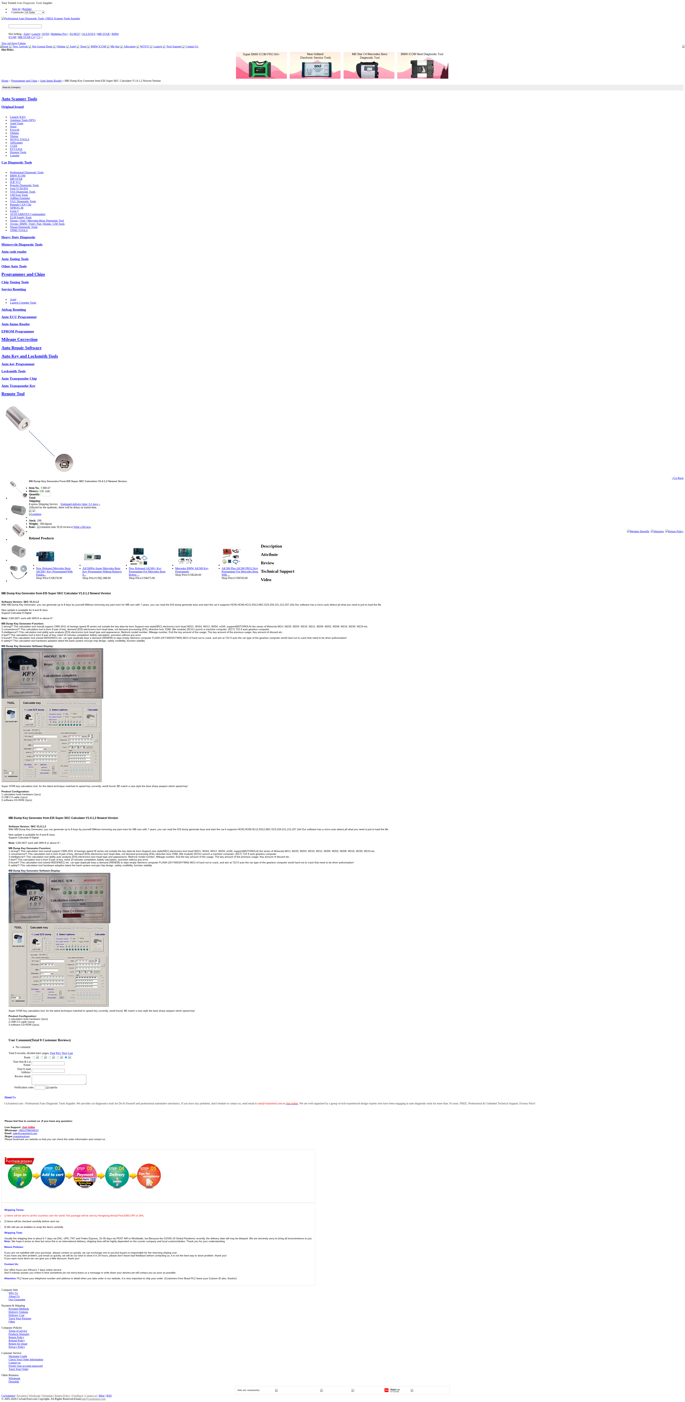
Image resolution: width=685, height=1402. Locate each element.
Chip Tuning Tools (15, 282)
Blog (102, 1395)
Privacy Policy (17, 1346)
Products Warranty (19, 1334)
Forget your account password (26, 1365)
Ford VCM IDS (19, 188)
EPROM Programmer (17, 331)
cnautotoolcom (21, 1136)
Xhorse (14, 136)
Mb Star (115, 46)
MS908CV (65, 49)
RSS (109, 1395)
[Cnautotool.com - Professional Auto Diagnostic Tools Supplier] (40, 18)
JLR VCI (15, 182)
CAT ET (53, 49)
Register (27, 9)
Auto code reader (14, 252)
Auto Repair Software (21, 347)
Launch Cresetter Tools (23, 302)
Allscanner (130, 46)
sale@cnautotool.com (93, 1398)
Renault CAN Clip (20, 204)
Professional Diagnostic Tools (27, 172)
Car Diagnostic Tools (16, 162)
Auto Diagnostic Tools (29, 2)
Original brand (12, 107)
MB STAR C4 (26, 37)
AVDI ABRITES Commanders (27, 214)
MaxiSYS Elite (38, 49)
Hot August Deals (42, 46)
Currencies (17, 12)
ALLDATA (88, 34)
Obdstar (61, 46)
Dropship (14, 1381)
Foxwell (14, 129)
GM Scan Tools (19, 194)
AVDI (45, 34)
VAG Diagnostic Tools (23, 201)
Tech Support (173, 46)
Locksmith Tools (13, 371)
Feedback (77, 1395)
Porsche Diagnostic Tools (24, 185)
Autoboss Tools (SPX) (22, 120)
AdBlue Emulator (20, 198)
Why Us (13, 1293)
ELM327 (75, 34)
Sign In (16, 9)
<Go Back (678, 478)
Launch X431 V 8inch (122, 49)
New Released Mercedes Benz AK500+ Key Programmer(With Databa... (54, 571)
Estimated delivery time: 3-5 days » (80, 504)
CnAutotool (8, 1395)
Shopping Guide (18, 1356)
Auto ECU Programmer (19, 317)
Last (70, 1053)
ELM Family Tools (21, 217)
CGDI (13, 145)
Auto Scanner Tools (19, 99)
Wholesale (14, 1378)
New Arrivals (20, 46)
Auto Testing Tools (15, 259)
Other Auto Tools (14, 266)
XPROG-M (16, 207)
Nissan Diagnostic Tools (23, 227)
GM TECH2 (172, 49)
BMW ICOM (98, 46)
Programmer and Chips (24, 80)
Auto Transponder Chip (19, 378)
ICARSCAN (22, 49)
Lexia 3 (14, 210)
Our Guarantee (17, 1299)
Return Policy (676, 531)
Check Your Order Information (26, 1359)
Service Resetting (13, 289)
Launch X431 (18, 116)
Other (12, 1321)
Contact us (15, 1362)
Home (4, 46)
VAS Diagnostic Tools (22, 191)
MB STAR (103, 34)
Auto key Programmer (18, 364)
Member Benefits (639, 531)
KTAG (148, 49)
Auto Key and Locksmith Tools (29, 356)
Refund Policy (17, 1340)
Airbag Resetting (13, 310)
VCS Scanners (100, 49)
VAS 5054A (195, 49)
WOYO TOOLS (19, 139)
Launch (36, 34)
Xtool (83, 46)
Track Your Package (20, 1318)
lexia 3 (183, 49)
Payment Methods (19, 1308)
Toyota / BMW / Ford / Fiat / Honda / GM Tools (37, 223)
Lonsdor (14, 155)
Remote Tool (13, 393)
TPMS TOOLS (19, 230)
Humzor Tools (18, 152)
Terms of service (18, 1330)
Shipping (659, 531)
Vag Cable (208, 49)
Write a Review (82, 526)
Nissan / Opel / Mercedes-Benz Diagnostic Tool (37, 220)
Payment (22, 1395)
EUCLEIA (16, 149)
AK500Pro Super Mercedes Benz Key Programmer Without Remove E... (102, 571)
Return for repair (18, 1343)
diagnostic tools (423, 1103)
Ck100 (139, 49)
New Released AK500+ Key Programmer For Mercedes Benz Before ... (147, 571)
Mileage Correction (19, 339)
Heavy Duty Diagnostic (18, 237)
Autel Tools (16, 123)
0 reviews (66, 526)
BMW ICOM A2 (81, 49)
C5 (38, 37)
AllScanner (16, 142)
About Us (14, 1296)
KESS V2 (158, 49)
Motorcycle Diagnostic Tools (21, 244)
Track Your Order (18, 1369)
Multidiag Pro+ (59, 34)
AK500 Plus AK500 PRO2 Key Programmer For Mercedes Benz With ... (240, 571)
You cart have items (13, 43)
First (52, 1053)
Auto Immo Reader (51, 80)
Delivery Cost (16, 1315)
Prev (58, 1053)
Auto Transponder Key (18, 386)
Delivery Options (18, 1312)
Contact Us (192, 46)
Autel (26, 34)
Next (64, 1053)
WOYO (144, 46)
